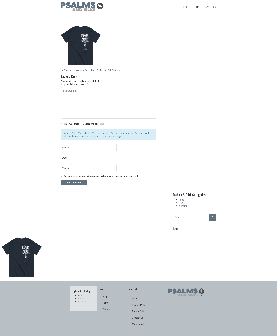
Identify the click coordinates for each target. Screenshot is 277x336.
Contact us (137, 317)
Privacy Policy (139, 305)
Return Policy (139, 311)
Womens (183, 205)
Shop (185, 6)
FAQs (134, 298)
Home (197, 6)
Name (65, 147)
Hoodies (183, 199)
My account (138, 324)
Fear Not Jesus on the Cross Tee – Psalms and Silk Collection (91, 70)
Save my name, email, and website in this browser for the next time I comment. (101, 176)
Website (65, 168)
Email (65, 157)
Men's (181, 202)
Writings (211, 6)
